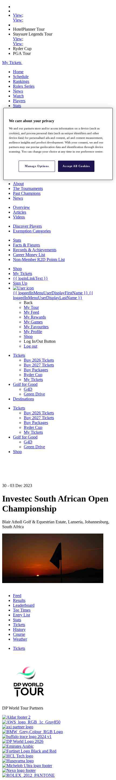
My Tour (31, 307)
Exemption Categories (32, 231)
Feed (17, 595)
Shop (28, 336)
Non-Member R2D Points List (39, 259)
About (18, 183)
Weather (20, 639)
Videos (19, 217)
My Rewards (35, 317)
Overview (21, 207)
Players (19, 100)
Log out (30, 346)
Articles (19, 212)
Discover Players (27, 226)
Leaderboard (24, 605)
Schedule (21, 76)
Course (19, 634)
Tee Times (21, 610)
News (18, 91)
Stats (17, 105)
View (17, 15)
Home (18, 71)
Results (19, 600)
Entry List (21, 615)
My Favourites (36, 326)
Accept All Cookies (76, 166)
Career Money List (29, 254)
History (19, 629)
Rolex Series (24, 86)
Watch (18, 96)
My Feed (31, 312)
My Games (33, 322)
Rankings (21, 81)
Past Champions (26, 193)
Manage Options (37, 166)
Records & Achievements (34, 250)
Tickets (19, 624)
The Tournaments (28, 188)
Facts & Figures (26, 245)
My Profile (33, 331)
